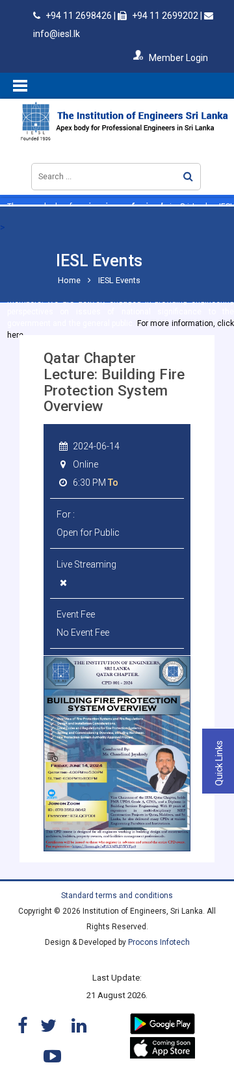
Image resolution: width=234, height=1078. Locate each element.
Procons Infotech (159, 942)
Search (188, 176)
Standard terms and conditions (117, 895)
